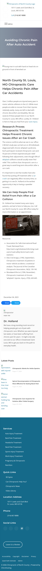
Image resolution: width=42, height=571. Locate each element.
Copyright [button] (16, 556)
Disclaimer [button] (25, 556)
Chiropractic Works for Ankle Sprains (26, 368)
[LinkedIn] (27, 528)
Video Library (11, 491)
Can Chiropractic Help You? (16, 482)
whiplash (5, 159)
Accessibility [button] (6, 556)
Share (6, 303)
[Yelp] (16, 528)
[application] (21, 225)
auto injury (33, 122)
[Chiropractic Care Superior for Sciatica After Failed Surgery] (5, 401)
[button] (21, 225)
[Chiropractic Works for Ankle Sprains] (5, 370)
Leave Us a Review (13, 544)
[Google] (5, 528)
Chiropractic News (13, 486)
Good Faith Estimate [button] (9, 561)
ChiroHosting (6, 568)
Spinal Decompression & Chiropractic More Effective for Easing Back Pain (26, 382)
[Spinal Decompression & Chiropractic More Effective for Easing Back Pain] (5, 384)
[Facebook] (11, 528)
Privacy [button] (33, 556)
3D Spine (9, 477)
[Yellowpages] (22, 528)
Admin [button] (20, 561)
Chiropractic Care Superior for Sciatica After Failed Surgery (23, 400)
